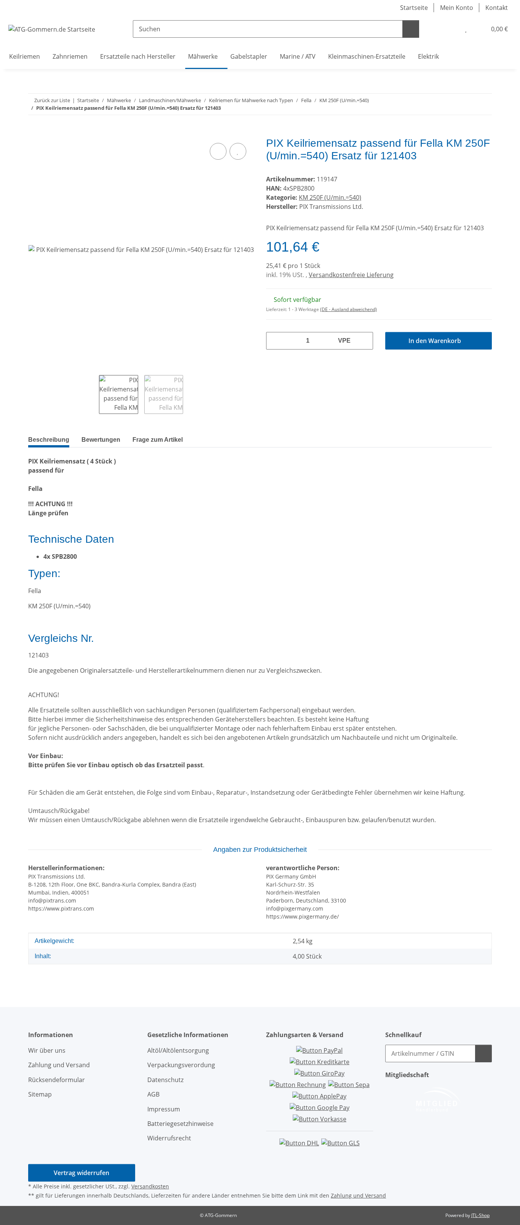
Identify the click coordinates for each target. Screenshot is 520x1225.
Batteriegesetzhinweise (180, 1123)
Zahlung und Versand (59, 1065)
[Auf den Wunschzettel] (238, 151)
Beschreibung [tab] (48, 439)
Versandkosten (150, 1186)
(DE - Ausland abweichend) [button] (348, 309)
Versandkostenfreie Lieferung (351, 275)
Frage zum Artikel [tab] (157, 439)
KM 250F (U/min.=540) (330, 197)
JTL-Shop (480, 1215)
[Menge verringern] (274, 340)
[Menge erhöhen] (364, 340)
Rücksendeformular (56, 1080)
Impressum (163, 1109)
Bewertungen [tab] (100, 439)
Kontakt (496, 7)
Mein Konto (456, 7)
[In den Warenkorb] (34, 132)
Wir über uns (46, 1050)
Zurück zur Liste (52, 100)
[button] (450, 29)
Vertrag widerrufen (81, 1173)
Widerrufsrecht (169, 1138)
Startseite (414, 7)
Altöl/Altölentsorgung (178, 1050)
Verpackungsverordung (181, 1065)
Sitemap (40, 1094)
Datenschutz (165, 1080)
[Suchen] (410, 29)
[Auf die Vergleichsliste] (218, 151)
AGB (153, 1094)
